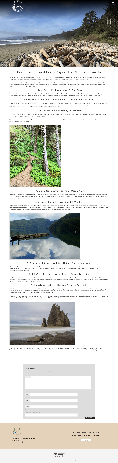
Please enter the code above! (33, 412)
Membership (91, 2)
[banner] (59, 455)
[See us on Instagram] (18, 444)
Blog (103, 2)
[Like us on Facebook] (13, 444)
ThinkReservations (81, 460)
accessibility (15, 442)
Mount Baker (25, 279)
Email (27, 400)
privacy (20, 442)
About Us (79, 2)
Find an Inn (39, 2)
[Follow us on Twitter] (16, 444)
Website (27, 406)
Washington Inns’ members (17, 350)
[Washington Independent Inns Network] (18, 12)
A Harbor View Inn (47, 296)
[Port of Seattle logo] (59, 456)
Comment (28, 377)
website (17, 440)
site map (25, 442)
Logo (15, 2)
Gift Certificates (66, 2)
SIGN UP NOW (86, 440)
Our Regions (52, 2)
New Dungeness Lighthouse (53, 268)
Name (27, 394)
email (13, 440)
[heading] (59, 72)
